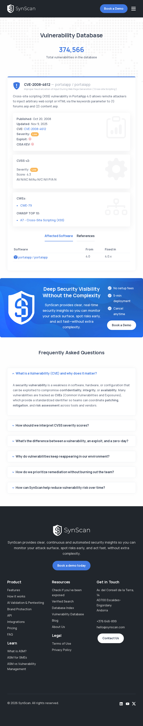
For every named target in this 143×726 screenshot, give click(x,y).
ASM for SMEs (17, 657)
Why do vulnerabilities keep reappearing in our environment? (62, 456)
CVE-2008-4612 (35, 129)
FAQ (10, 634)
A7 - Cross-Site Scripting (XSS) (42, 220)
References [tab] (86, 236)
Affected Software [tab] (59, 236)
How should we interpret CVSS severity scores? (52, 425)
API (9, 615)
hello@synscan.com (111, 627)
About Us (58, 627)
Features (13, 590)
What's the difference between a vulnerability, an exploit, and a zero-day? (72, 441)
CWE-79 (26, 205)
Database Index (63, 608)
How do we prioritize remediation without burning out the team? (65, 472)
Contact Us (110, 638)
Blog (55, 620)
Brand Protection (19, 609)
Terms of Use (61, 643)
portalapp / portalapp (33, 257)
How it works (16, 596)
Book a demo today (71, 565)
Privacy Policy (62, 650)
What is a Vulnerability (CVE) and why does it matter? (56, 373)
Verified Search (63, 601)
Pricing (12, 628)
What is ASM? (16, 651)
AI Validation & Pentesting (25, 603)
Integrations (16, 622)
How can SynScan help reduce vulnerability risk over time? (60, 487)
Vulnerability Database (68, 614)
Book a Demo (113, 9)
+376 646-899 (107, 621)
